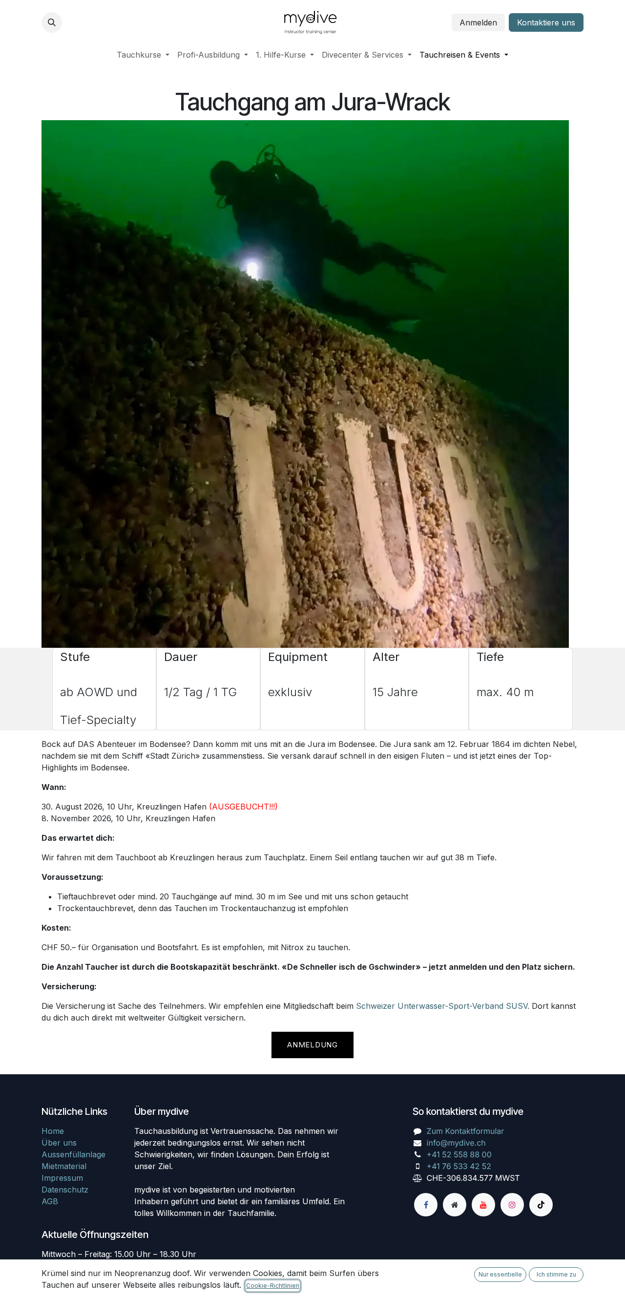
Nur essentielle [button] (500, 1274)
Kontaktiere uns (546, 22)
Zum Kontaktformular (465, 1131)
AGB (50, 1201)
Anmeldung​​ (312, 1044)
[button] (52, 22)
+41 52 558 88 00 (459, 1154)
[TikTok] (541, 1204)
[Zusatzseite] (454, 1204)
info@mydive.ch (456, 1143)
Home (53, 1131)
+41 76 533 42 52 (459, 1166)
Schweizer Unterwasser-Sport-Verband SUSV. (442, 1006)
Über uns (59, 1143)
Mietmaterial (64, 1166)
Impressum (62, 1178)
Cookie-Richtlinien (272, 1285)
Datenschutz (65, 1189)
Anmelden (478, 22)
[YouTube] (483, 1204)
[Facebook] (426, 1204)
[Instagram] (512, 1204)
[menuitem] (143, 54)
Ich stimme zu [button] (556, 1274)
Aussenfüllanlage (73, 1154)
